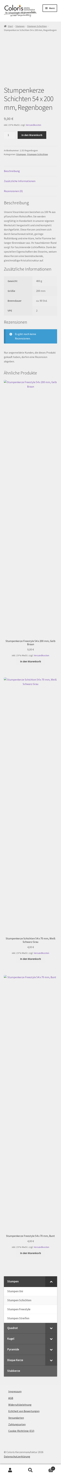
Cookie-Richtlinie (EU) (21, 1430)
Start (10, 26)
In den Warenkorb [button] (30, 661)
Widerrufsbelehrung (20, 1404)
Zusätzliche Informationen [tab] (19, 181)
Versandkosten (33, 124)
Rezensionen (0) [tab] (13, 191)
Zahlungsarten (17, 1424)
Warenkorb (47, 1467)
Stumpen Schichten (37, 26)
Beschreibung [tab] (12, 171)
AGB (10, 1398)
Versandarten (16, 1417)
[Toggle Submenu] (51, 1281)
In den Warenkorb (32, 135)
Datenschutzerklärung (17, 1456)
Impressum (15, 1391)
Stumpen (20, 26)
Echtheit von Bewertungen (23, 1411)
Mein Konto (10, 1470)
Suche (30, 1470)
